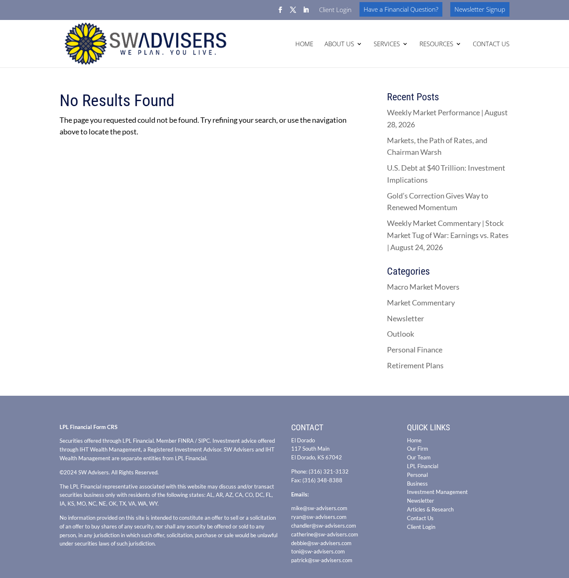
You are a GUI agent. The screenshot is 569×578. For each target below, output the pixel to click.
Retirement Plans (415, 365)
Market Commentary (421, 302)
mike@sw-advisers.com (319, 508)
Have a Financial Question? (401, 9)
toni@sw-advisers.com (318, 551)
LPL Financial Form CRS (88, 427)
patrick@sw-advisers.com (321, 560)
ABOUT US (339, 44)
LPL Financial (422, 466)
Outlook (400, 333)
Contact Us (420, 518)
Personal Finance (414, 349)
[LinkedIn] (306, 12)
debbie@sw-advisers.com (321, 543)
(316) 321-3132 (329, 471)
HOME (304, 44)
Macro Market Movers (423, 286)
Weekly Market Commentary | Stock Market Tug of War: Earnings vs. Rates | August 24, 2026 (448, 235)
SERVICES (387, 44)
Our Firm (417, 448)
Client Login (335, 10)
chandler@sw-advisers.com (323, 525)
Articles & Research (430, 509)
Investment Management (437, 492)
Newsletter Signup (479, 9)
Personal (417, 474)
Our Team (419, 457)
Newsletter (405, 318)
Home (414, 440)
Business (417, 483)
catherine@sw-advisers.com (324, 534)
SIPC (204, 440)
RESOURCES (436, 44)
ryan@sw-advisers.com (319, 517)
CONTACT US (491, 44)
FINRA (186, 440)
